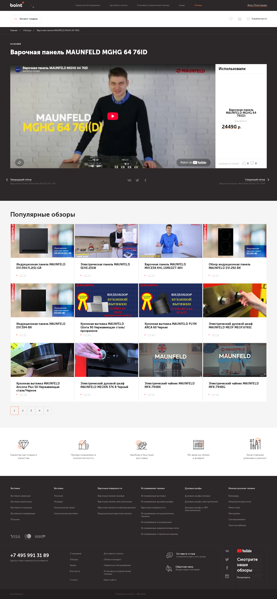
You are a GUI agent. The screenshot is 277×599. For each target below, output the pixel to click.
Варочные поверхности (110, 488)
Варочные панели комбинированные (117, 507)
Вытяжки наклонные (21, 501)
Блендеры (233, 496)
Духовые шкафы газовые (197, 496)
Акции (182, 5)
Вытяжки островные (21, 507)
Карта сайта (110, 580)
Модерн (58, 501)
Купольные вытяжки (64, 507)
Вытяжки (15, 488)
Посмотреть (243, 577)
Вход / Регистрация (257, 5)
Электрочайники (237, 525)
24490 (229, 127)
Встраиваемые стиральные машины (159, 534)
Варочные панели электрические (115, 501)
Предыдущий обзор (21, 179)
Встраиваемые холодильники (156, 522)
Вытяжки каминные (21, 496)
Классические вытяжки (66, 513)
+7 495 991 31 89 (29, 555)
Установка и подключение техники (153, 5)
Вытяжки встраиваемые (23, 513)
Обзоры (198, 5)
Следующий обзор (255, 179)
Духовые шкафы (193, 488)
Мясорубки (234, 513)
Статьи (73, 580)
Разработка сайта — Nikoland (130, 594)
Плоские (15, 519)
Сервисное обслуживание (87, 5)
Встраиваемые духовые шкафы (157, 501)
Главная (13, 30)
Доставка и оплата (118, 5)
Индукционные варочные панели (115, 513)
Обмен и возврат (112, 559)
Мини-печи (234, 507)
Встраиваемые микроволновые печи (160, 528)
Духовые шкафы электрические (201, 501)
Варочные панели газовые (111, 496)
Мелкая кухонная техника (241, 488)
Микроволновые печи (239, 501)
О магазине (75, 553)
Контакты (75, 571)
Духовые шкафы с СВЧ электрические (196, 509)
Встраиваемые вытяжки (153, 496)
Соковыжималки (236, 519)
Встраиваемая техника (153, 488)
